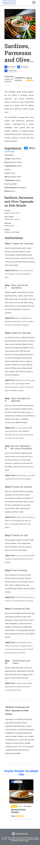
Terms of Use (12, 839)
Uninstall (21, 840)
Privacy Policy (20, 839)
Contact (26, 840)
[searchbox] (9, 2)
